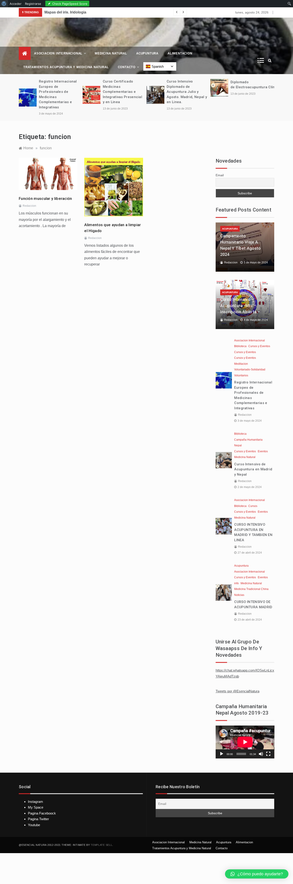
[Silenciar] (261, 754)
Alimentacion (180, 53)
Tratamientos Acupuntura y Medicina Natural (66, 67)
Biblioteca (240, 346)
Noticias (239, 595)
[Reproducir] (221, 754)
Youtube (34, 825)
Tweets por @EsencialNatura (237, 691)
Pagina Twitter (38, 819)
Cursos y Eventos (259, 346)
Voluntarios (241, 375)
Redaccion (29, 205)
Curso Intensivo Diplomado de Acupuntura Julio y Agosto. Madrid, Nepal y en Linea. (187, 91)
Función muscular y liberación (45, 198)
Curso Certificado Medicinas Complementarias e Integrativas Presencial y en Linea (122, 91)
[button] (256, 874)
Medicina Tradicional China (251, 589)
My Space (35, 807)
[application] (245, 742)
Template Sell (101, 845)
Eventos (263, 451)
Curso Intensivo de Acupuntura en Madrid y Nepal (253, 469)
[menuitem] (4, 3)
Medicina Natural (111, 53)
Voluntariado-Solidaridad (249, 369)
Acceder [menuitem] (16, 3)
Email (220, 175)
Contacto (127, 67)
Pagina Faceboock (42, 813)
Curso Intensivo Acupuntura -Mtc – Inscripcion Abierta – (240, 305)
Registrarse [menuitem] (33, 3)
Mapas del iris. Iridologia (65, 12)
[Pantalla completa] (268, 754)
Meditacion (241, 363)
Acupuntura (147, 53)
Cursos (252, 506)
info (236, 583)
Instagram (35, 802)
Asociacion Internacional (58, 53)
